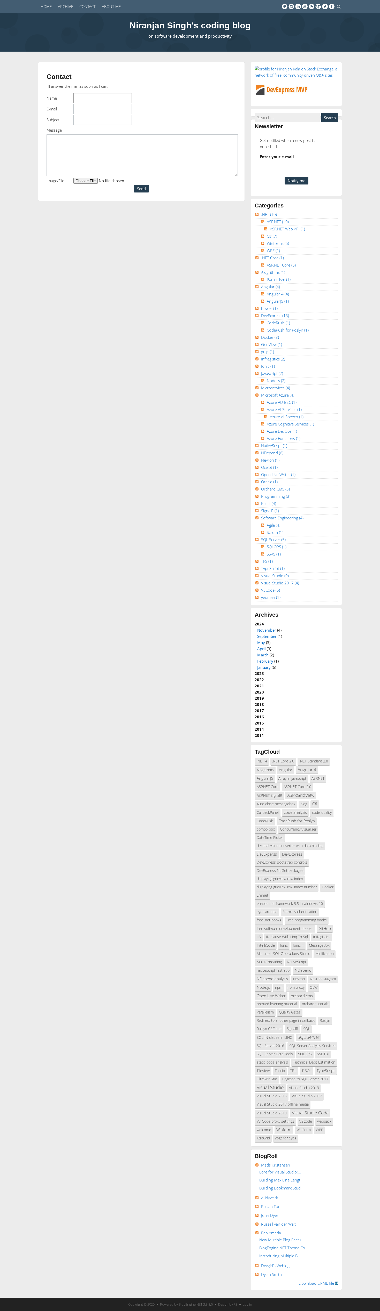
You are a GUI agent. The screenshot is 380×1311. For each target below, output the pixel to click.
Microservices (275, 387)
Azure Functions (283, 438)
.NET (269, 214)
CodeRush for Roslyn (288, 330)
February (265, 661)
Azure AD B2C (282, 402)
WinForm (304, 1130)
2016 (259, 716)
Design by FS (227, 1304)
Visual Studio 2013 (304, 1087)
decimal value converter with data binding (290, 845)
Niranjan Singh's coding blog (190, 25)
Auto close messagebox (276, 804)
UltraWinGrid (267, 1079)
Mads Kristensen (275, 1165)
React (268, 503)
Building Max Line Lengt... (281, 1180)
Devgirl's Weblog (275, 1265)
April (261, 648)
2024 (268, 645)
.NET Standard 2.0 (313, 761)
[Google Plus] (318, 6)
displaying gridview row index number (287, 887)
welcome (264, 1130)
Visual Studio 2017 (280, 582)
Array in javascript (292, 778)
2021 (259, 685)
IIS (259, 937)
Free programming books (306, 920)
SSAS (274, 554)
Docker (270, 337)
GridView (271, 344)
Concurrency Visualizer (298, 829)
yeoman (270, 597)
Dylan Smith (271, 1274)
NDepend (272, 452)
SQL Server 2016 (270, 1045)
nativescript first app (273, 970)
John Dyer (269, 1215)
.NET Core (272, 257)
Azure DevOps (282, 431)
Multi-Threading (269, 962)
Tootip (280, 1070)
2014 (259, 729)
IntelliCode (266, 945)
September (267, 636)
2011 (259, 735)
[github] (284, 6)
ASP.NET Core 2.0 (297, 786)
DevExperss (267, 854)
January (264, 667)
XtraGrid (263, 1138)
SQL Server (273, 539)
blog (303, 804)
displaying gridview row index (280, 878)
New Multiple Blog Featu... (281, 1239)
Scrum (275, 532)
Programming (275, 496)
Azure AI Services (284, 409)
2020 (259, 692)
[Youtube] (305, 6)
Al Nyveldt (269, 1197)
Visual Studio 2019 (272, 1113)
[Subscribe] (311, 6)
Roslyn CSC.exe (269, 1028)
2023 (259, 673)
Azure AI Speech (286, 416)
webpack (324, 1121)
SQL (306, 1028)
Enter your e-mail (277, 156)
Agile (273, 525)
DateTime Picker (270, 837)
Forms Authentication (300, 912)
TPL (293, 1070)
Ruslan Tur (270, 1206)
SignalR (270, 510)
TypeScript (273, 568)
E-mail (52, 108)
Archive (65, 6)
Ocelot (269, 467)
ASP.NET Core (281, 265)
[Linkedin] (298, 6)
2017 (259, 710)
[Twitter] (325, 6)
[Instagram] (291, 6)
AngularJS (278, 301)
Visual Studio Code (310, 1113)
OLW (313, 987)
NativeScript (274, 445)
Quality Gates (290, 1012)
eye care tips (267, 912)
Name (52, 98)
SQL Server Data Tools (275, 1054)
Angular (270, 286)
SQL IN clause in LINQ (275, 1037)
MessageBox (319, 945)
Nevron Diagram (323, 979)
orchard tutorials (315, 1004)
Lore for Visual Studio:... (280, 1172)
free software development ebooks (285, 928)
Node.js (276, 380)
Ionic (268, 366)
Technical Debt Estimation (314, 1062)
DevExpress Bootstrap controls (282, 862)
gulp (267, 351)
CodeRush (278, 322)
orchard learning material (277, 1004)
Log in (247, 1304)
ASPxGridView (300, 795)
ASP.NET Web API (287, 228)
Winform (283, 1129)
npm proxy (296, 987)
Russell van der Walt (278, 1224)
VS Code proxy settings (275, 1121)
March (263, 654)
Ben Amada (271, 1232)
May (261, 642)
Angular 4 (278, 293)
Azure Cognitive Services (290, 424)
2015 (259, 723)
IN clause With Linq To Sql (287, 937)
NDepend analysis (272, 978)
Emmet (262, 895)
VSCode (270, 590)
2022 (259, 679)
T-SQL (306, 1070)
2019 (259, 698)
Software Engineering (282, 517)
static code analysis (272, 1062)
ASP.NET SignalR (269, 795)
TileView (263, 1070)
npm (278, 987)
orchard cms (302, 995)
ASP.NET (278, 221)
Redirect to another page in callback (286, 1020)
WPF (273, 250)
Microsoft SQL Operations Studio (283, 953)
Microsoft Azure (277, 395)
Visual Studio (275, 575)
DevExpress (275, 315)
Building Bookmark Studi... (282, 1188)
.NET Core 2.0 (283, 761)
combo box (266, 829)
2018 (259, 704)
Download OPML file (317, 1283)
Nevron (270, 460)
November (266, 630)
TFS (267, 561)
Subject (53, 119)
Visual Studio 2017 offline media (283, 1104)
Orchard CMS (275, 489)
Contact (87, 6)
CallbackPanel (268, 812)
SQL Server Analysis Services (312, 1045)
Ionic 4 (298, 945)
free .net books (269, 920)
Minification (324, 953)
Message (54, 130)
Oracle (269, 481)
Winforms (278, 243)
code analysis (295, 812)
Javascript (272, 373)
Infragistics (273, 358)
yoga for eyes (285, 1138)
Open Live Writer (278, 474)
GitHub (324, 928)
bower (269, 308)
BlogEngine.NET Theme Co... (283, 1247)
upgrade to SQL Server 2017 (305, 1079)
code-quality (322, 812)
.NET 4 (262, 761)
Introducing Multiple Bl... (280, 1255)
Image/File (55, 180)
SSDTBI (323, 1054)
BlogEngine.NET (190, 1304)
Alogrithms (273, 272)
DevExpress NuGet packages (280, 870)
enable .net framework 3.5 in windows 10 (290, 903)
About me (111, 6)
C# (272, 236)
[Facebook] (332, 6)
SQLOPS (276, 546)
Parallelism (279, 279)
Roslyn (325, 1020)
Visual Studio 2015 (272, 1096)
